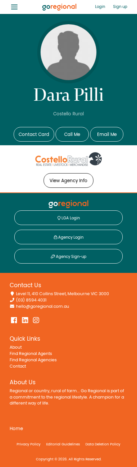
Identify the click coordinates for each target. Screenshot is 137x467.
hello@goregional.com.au (42, 306)
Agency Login (70, 237)
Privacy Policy (29, 444)
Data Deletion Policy (102, 444)
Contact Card (34, 134)
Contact (18, 366)
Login (100, 7)
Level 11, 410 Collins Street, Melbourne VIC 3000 (62, 294)
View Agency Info (68, 180)
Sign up (120, 7)
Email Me (107, 134)
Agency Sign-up (70, 257)
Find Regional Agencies (33, 360)
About (16, 347)
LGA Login (70, 218)
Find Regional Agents (31, 354)
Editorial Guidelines (63, 444)
